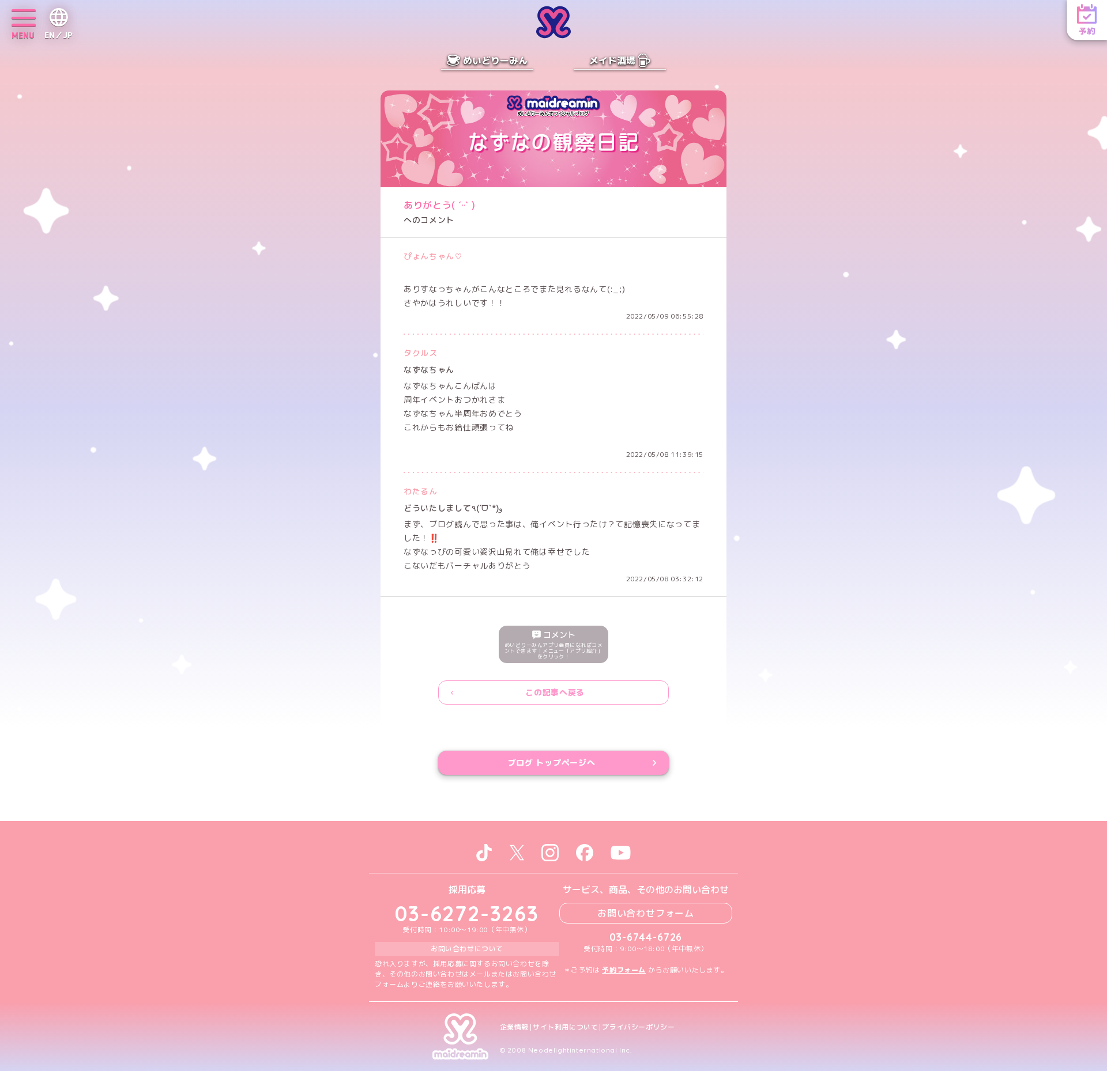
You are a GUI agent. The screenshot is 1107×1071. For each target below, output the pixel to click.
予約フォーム (624, 970)
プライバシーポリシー (638, 1027)
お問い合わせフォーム (645, 913)
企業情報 (514, 1027)
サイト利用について (565, 1027)
